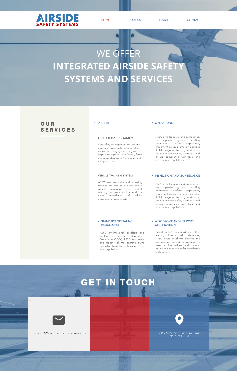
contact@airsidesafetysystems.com (60, 333)
